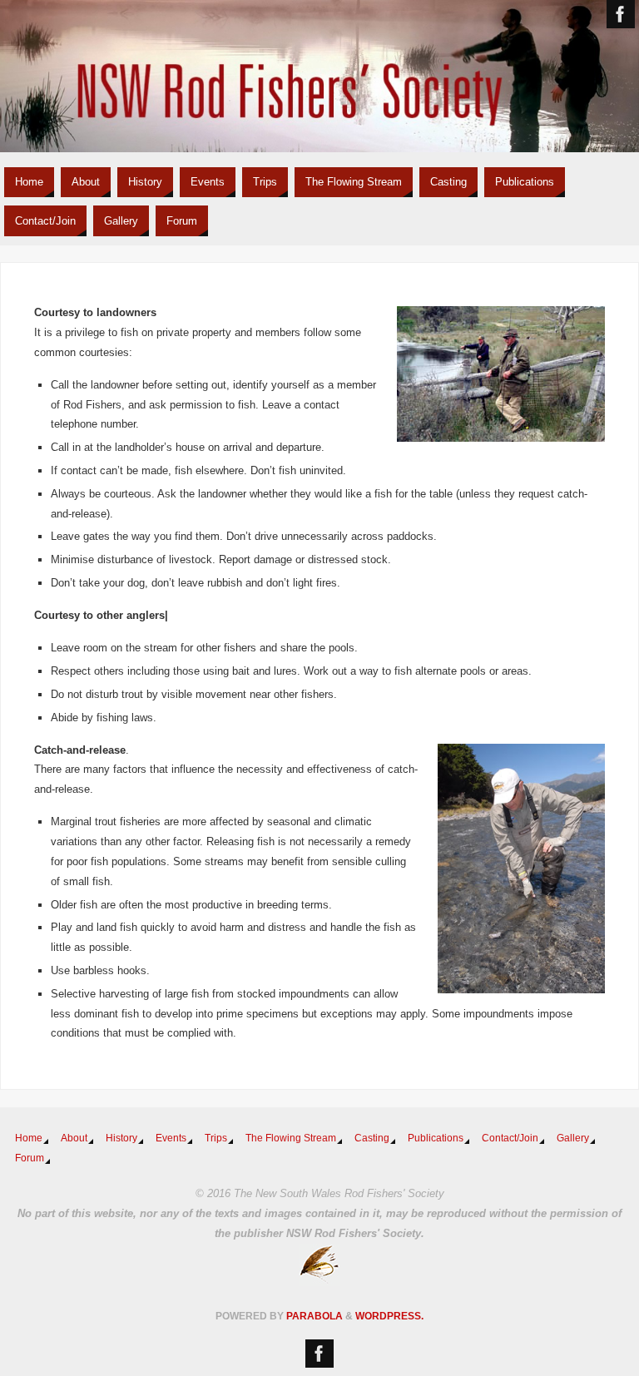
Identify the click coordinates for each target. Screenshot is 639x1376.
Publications (435, 1138)
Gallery (573, 1138)
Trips (216, 1138)
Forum (29, 1158)
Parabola (314, 1316)
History (121, 1138)
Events (171, 1138)
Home (28, 1138)
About (74, 1138)
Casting (371, 1138)
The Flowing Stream (290, 1138)
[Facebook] (621, 14)
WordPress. (389, 1316)
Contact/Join (510, 1138)
